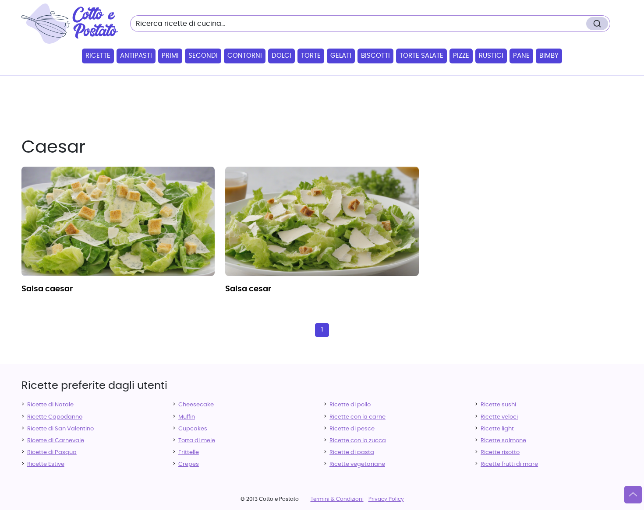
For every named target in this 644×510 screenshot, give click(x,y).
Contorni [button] (244, 55)
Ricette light (497, 429)
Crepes (188, 464)
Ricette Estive (45, 464)
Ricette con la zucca (357, 441)
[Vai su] (633, 494)
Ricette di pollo (350, 405)
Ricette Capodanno (54, 417)
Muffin (186, 417)
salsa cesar (248, 289)
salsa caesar (47, 289)
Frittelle (188, 452)
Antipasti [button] (136, 55)
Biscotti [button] (375, 55)
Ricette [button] (97, 55)
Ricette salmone (503, 441)
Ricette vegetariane (357, 464)
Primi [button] (170, 55)
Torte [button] (311, 55)
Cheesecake (196, 405)
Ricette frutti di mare (509, 464)
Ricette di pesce (352, 429)
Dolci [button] (281, 55)
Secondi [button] (203, 55)
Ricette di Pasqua (52, 452)
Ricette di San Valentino (60, 429)
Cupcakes (192, 429)
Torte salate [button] (421, 55)
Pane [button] (521, 55)
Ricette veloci (499, 417)
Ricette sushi (498, 405)
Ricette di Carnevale (55, 441)
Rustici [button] (491, 55)
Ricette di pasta (351, 452)
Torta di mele (196, 441)
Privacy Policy (386, 499)
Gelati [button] (340, 55)
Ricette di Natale (50, 405)
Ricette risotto (500, 452)
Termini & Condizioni (337, 499)
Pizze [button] (461, 55)
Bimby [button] (549, 55)
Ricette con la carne (357, 417)
